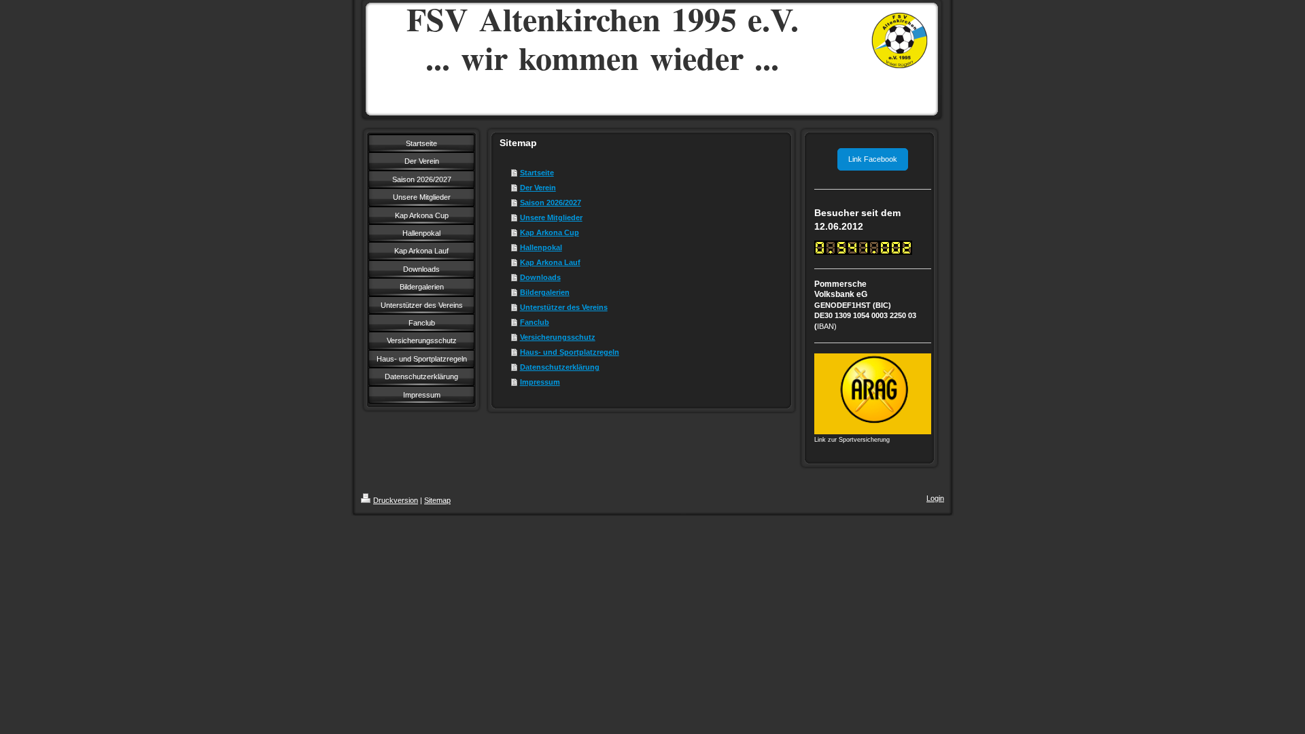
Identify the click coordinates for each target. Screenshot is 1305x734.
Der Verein (538, 188)
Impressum (540, 382)
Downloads (540, 277)
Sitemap (437, 500)
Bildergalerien (545, 292)
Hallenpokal (541, 247)
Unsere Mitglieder (551, 217)
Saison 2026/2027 (550, 202)
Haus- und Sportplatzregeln (569, 352)
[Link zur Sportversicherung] (872, 393)
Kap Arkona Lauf (550, 262)
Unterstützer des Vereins (564, 307)
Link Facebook (872, 159)
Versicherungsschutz (557, 337)
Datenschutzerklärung (559, 367)
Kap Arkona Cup (549, 232)
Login (935, 498)
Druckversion (395, 500)
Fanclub (534, 322)
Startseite (537, 173)
